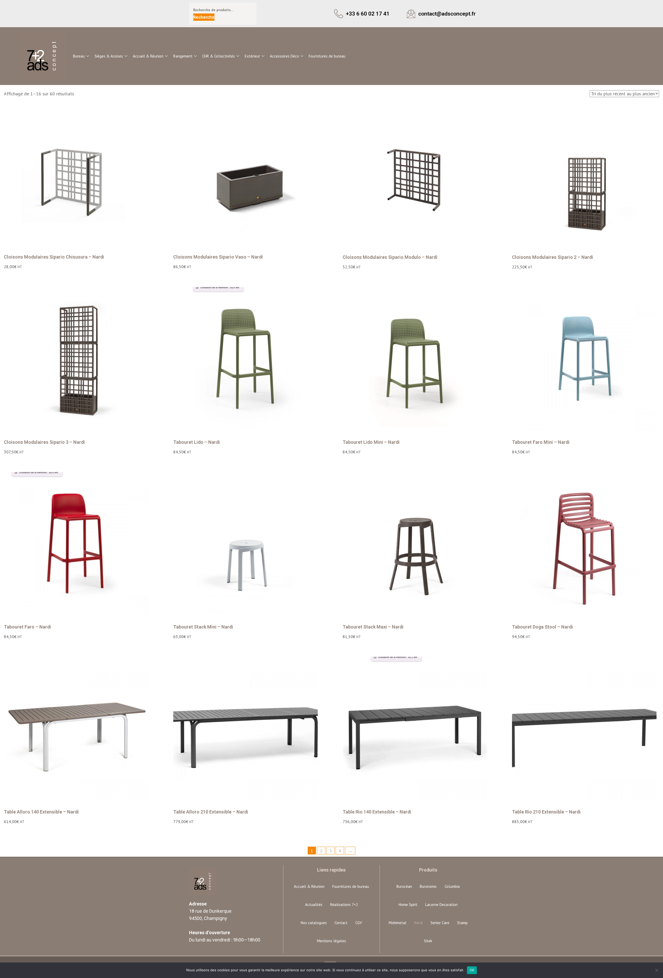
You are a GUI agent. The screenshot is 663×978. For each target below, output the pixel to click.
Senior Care (439, 922)
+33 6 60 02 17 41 (368, 13)
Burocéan (404, 886)
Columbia (452, 886)
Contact (341, 922)
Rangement (182, 56)
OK (472, 970)
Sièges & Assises (109, 56)
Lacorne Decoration (441, 904)
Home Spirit (408, 904)
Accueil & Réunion (148, 56)
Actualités (313, 904)
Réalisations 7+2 (344, 904)
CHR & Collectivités (218, 56)
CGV (358, 922)
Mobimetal (397, 922)
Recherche (203, 17)
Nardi (418, 922)
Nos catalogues (314, 922)
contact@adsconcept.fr (447, 13)
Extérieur (252, 56)
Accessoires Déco (284, 56)
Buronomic (428, 886)
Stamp (462, 922)
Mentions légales (331, 940)
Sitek (428, 940)
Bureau (79, 56)
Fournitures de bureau (327, 56)
